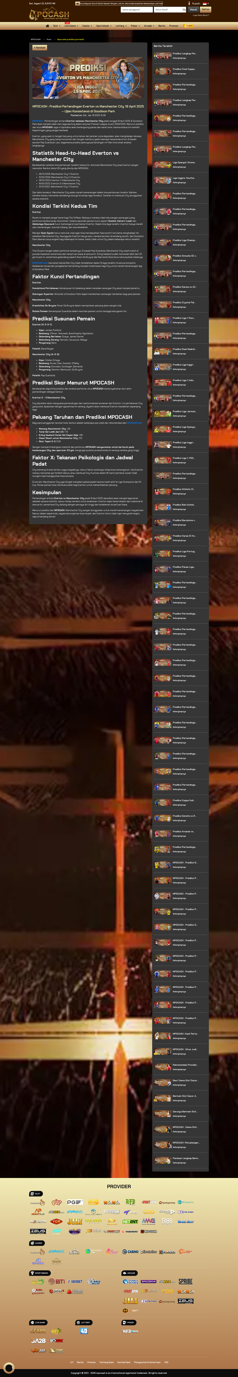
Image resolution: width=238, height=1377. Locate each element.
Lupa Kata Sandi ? (201, 15)
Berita (162, 25)
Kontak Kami (124, 1362)
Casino (86, 25)
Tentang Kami (106, 1362)
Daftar (205, 9)
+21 (71, 1362)
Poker (134, 25)
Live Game (70, 25)
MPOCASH (36, 39)
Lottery (120, 25)
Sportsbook (102, 25)
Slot (55, 25)
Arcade (148, 25)
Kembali (40, 47)
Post (49, 39)
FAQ (166, 1362)
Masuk (193, 9)
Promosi (173, 25)
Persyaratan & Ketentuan (147, 1362)
